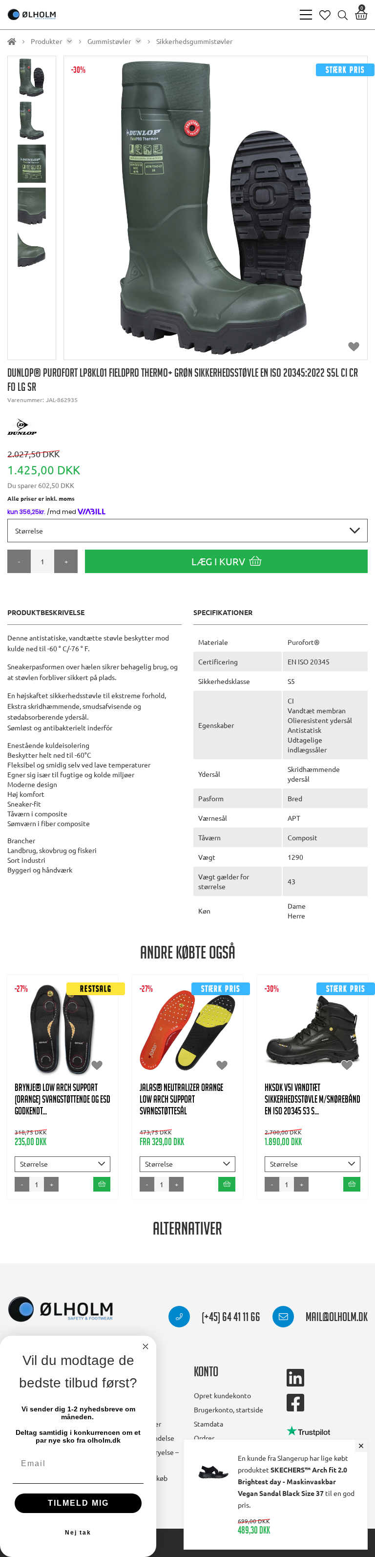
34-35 (164, 996)
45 (325, 1045)
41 (193, 1054)
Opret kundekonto (222, 1395)
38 (217, 1015)
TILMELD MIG (78, 1503)
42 (217, 1054)
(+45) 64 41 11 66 (230, 1318)
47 (224, 1074)
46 (200, 1074)
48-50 (80, 1064)
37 (193, 1015)
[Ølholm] (60, 1309)
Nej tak (78, 1532)
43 (152, 1074)
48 (163, 1093)
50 (211, 1093)
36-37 (164, 1015)
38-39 (80, 1025)
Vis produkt (63, 996)
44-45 (46, 1064)
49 (187, 1093)
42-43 (80, 1045)
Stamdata (208, 1423)
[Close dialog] (145, 1346)
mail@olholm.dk (336, 1318)
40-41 (46, 1045)
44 (176, 1074)
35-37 (46, 1025)
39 (193, 1035)
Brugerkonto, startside (228, 1409)
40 (217, 1035)
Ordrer (204, 1437)
